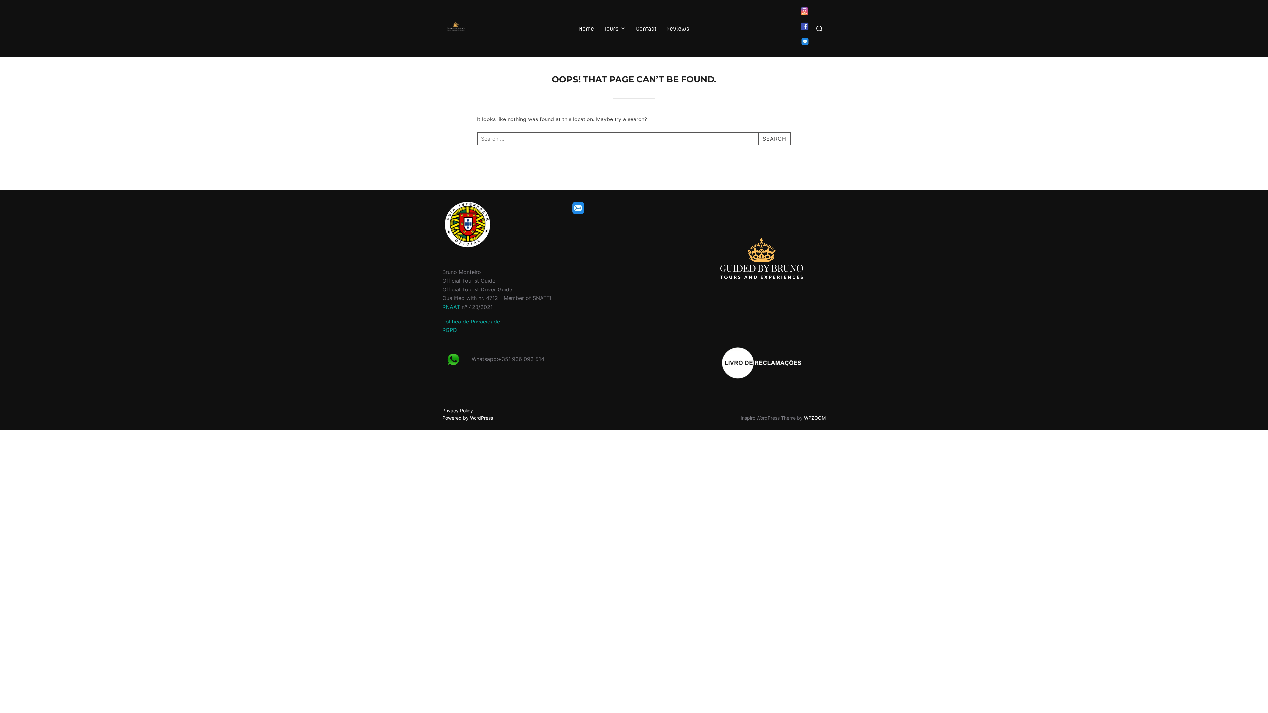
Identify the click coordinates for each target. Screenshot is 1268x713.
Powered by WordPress (467, 418)
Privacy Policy (457, 410)
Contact (646, 28)
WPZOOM (815, 418)
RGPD (449, 330)
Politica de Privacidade (471, 321)
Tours (611, 28)
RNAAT (451, 307)
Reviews (677, 28)
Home (586, 28)
